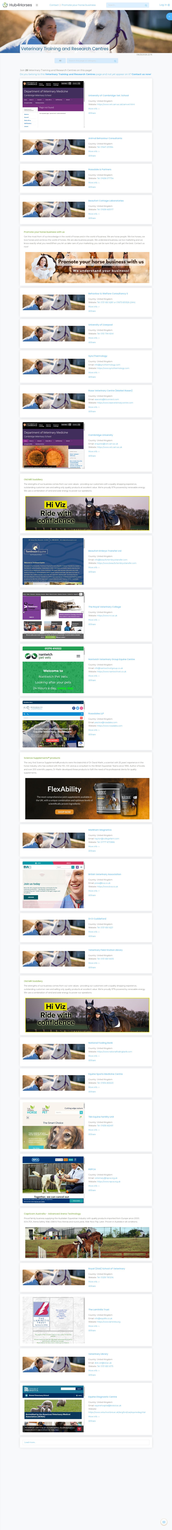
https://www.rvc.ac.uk (107, 615)
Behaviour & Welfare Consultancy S (108, 293)
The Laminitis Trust (98, 1309)
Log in (164, 4)
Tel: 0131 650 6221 (105, 927)
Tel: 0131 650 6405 (105, 959)
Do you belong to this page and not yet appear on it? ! (85, 74)
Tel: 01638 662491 (105, 1125)
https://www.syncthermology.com (113, 368)
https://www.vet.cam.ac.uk (109, 447)
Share (93, 113)
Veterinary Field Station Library (105, 950)
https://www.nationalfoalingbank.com (114, 1051)
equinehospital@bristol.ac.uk (108, 1405)
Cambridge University (100, 435)
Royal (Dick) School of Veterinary (106, 1268)
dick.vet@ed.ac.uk (103, 1363)
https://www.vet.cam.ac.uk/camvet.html (116, 104)
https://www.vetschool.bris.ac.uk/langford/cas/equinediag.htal (116, 1412)
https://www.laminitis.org (108, 1322)
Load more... (30, 1442)
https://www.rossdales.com (109, 726)
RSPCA (92, 1169)
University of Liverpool (100, 324)
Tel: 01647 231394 (105, 147)
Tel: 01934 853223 (105, 1083)
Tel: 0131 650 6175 (105, 1366)
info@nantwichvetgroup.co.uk (109, 668)
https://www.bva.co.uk (107, 886)
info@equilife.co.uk (103, 1318)
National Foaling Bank (100, 1042)
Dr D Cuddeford (97, 918)
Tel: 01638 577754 (105, 178)
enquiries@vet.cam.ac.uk (106, 444)
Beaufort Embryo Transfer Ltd (104, 550)
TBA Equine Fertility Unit (101, 1116)
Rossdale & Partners (99, 169)
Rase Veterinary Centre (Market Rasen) (110, 390)
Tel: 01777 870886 (106, 842)
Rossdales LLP (96, 713)
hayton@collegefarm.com (107, 838)
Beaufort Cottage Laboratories (106, 200)
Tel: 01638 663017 (105, 209)
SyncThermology (97, 356)
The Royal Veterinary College (104, 606)
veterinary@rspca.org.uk (106, 1178)
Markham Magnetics (100, 829)
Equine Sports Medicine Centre (105, 1074)
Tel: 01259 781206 (105, 1277)
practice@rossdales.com (106, 722)
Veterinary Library (98, 1354)
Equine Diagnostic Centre (102, 1396)
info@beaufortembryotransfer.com (111, 560)
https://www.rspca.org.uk (108, 1181)
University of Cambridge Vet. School (108, 95)
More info (93, 109)
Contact (54, 5)
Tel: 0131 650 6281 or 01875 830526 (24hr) (116, 302)
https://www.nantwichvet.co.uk (111, 671)
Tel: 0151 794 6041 (105, 333)
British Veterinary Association (104, 874)
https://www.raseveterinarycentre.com (115, 403)
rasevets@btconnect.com (107, 399)
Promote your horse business (79, 5)
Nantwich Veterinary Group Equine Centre (111, 659)
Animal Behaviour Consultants (105, 138)
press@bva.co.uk (102, 883)
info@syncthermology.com (107, 365)
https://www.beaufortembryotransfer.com (116, 563)
